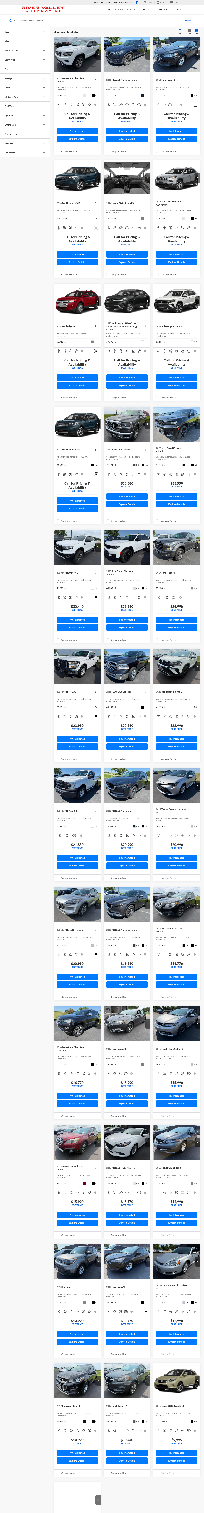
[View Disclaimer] (95, 105)
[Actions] (95, 80)
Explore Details (77, 139)
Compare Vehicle (69, 151)
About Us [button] (176, 9)
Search (188, 20)
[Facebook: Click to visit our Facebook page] (138, 3)
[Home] (109, 9)
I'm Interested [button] (77, 131)
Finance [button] (163, 9)
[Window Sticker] (195, 105)
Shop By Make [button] (148, 9)
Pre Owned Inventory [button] (125, 9)
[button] (98, 55)
